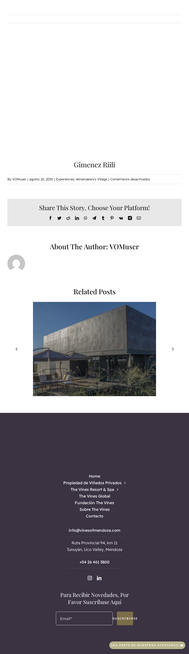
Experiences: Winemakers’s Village (81, 179)
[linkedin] (99, 578)
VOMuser (19, 179)
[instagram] (90, 578)
